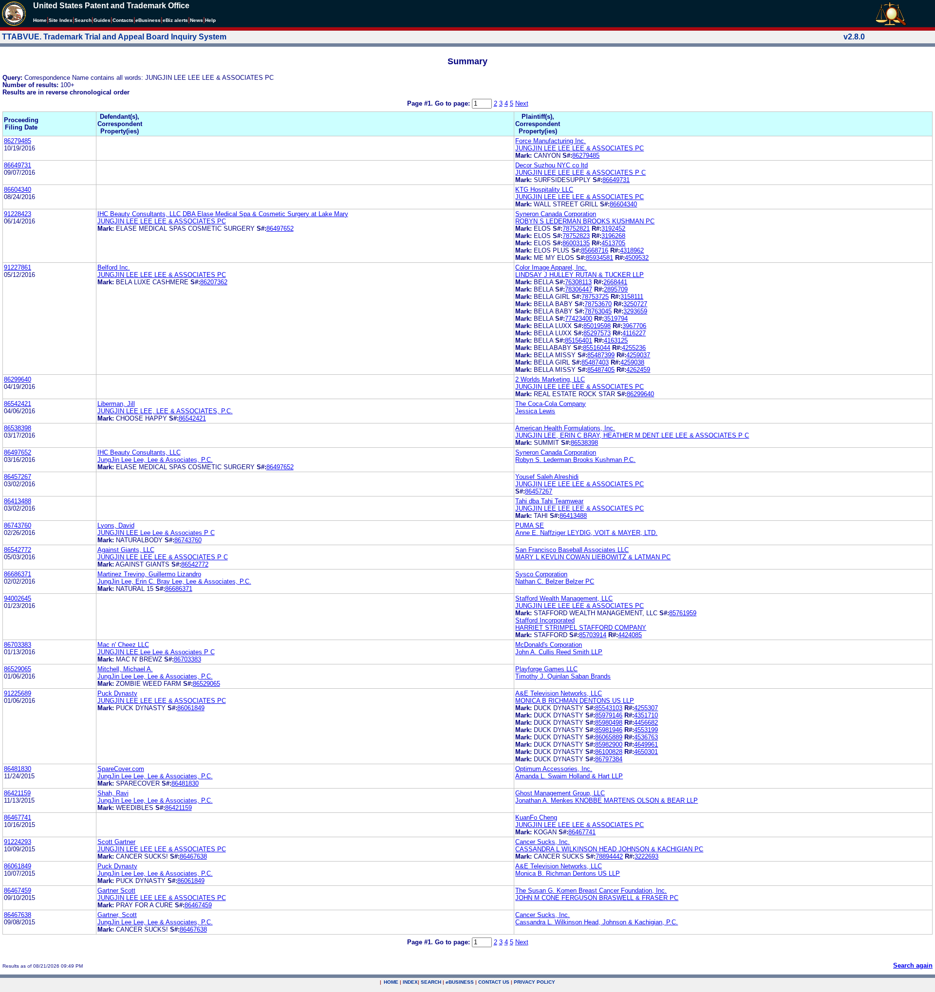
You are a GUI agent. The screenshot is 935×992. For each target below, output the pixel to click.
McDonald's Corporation (548, 644)
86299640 (17, 379)
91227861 (17, 267)
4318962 (632, 250)
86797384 (608, 759)
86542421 (17, 403)
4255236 (634, 347)
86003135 (576, 243)
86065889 (608, 737)
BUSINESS (460, 982)
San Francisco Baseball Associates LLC (572, 549)
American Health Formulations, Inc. (565, 428)
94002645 (17, 598)
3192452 (613, 228)
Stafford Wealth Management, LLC (564, 598)
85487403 (595, 362)
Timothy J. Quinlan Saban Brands (563, 676)
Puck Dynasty (117, 693)
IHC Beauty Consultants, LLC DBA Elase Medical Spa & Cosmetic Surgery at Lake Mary (222, 214)
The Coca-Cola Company (550, 403)
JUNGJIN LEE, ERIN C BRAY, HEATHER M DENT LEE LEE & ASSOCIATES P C (632, 435)
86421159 (17, 793)
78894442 (609, 856)
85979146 (608, 715)
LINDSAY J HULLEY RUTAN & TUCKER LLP (579, 274)
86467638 (193, 856)
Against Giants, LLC (125, 549)
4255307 (646, 708)
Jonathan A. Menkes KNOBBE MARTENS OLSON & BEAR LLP (606, 800)
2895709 (616, 289)
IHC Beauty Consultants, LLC (139, 452)
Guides (102, 20)
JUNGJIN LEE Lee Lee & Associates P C (156, 532)
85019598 (597, 326)
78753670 (598, 304)
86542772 (17, 549)
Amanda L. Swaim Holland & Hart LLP (569, 776)
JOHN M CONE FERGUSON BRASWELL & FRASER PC (596, 897)
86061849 (191, 708)
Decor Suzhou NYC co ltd (551, 165)
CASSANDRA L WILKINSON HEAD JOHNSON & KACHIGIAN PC (609, 849)
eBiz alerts (175, 20)
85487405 (601, 369)
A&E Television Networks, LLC (558, 693)
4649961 (646, 744)
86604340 (17, 189)
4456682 (646, 722)
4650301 (646, 751)
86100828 (608, 751)
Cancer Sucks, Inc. (542, 841)
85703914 (592, 635)
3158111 (631, 296)
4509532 (637, 257)
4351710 (646, 715)
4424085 (630, 635)
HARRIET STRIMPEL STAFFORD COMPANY (580, 627)
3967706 (634, 326)
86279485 (17, 141)
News (196, 20)
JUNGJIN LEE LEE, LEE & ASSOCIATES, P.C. (165, 411)
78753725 (595, 296)
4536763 (646, 737)
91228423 (17, 214)
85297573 (597, 333)
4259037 (638, 355)
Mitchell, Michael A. (125, 669)
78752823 (576, 235)
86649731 (17, 165)
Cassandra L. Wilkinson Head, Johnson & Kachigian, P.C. (596, 922)
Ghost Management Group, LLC (560, 793)
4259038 (632, 362)
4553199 (646, 730)
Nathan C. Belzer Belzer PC (554, 581)
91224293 (17, 841)
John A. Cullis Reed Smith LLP (558, 652)
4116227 (634, 333)
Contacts (122, 20)
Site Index (61, 20)
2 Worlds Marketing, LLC (550, 379)
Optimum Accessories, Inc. (553, 768)
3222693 (646, 856)
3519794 (616, 318)
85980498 (608, 722)
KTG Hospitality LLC (544, 189)
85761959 (682, 613)
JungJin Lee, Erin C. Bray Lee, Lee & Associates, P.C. (174, 581)
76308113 (578, 282)
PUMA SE (529, 525)
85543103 (608, 708)
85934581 (599, 257)
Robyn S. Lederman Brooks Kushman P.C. (575, 459)
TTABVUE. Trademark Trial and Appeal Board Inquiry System (114, 37)
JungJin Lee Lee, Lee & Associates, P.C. (155, 459)
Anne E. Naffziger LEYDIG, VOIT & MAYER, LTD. (586, 532)
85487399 (601, 355)
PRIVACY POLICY (534, 982)
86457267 (17, 476)
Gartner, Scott (117, 915)
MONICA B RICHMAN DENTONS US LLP (574, 700)
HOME (391, 982)
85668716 (594, 250)
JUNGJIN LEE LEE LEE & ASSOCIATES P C (580, 172)
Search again (913, 965)
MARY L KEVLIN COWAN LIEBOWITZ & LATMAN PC (593, 557)
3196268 (613, 235)
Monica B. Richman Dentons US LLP (567, 873)
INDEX (410, 982)
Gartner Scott (116, 890)
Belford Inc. (113, 267)
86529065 (17, 669)
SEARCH (431, 982)
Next (521, 103)
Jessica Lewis (535, 411)
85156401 (578, 340)
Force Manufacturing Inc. (550, 141)
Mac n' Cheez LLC (123, 644)
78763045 (598, 311)
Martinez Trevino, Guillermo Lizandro (149, 574)
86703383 (17, 644)
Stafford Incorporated (545, 620)
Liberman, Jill (116, 403)
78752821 (576, 228)
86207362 (213, 282)
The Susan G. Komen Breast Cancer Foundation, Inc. (591, 890)
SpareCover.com (120, 768)
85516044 (596, 347)
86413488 (17, 501)
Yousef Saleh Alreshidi (547, 476)
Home (40, 20)
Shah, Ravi (113, 793)
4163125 (616, 340)
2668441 (615, 282)
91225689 (17, 693)
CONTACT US (493, 982)
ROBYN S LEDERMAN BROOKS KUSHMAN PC (584, 221)
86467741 (17, 817)
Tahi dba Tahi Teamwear (549, 501)
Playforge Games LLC (546, 669)
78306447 (578, 289)
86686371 (17, 574)
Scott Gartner (116, 841)
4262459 (638, 369)
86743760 (17, 525)
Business (148, 20)
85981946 (608, 730)
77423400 (578, 318)
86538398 (17, 428)
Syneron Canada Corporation (555, 214)
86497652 (280, 228)
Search (83, 20)
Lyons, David (115, 525)
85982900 (608, 744)
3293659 (635, 311)
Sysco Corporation (541, 574)
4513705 (613, 243)
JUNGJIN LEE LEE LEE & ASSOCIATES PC (579, 148)
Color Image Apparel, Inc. (551, 267)
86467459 (17, 890)
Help (210, 20)
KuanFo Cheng (536, 817)
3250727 (635, 304)
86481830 (17, 768)
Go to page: (453, 103)
